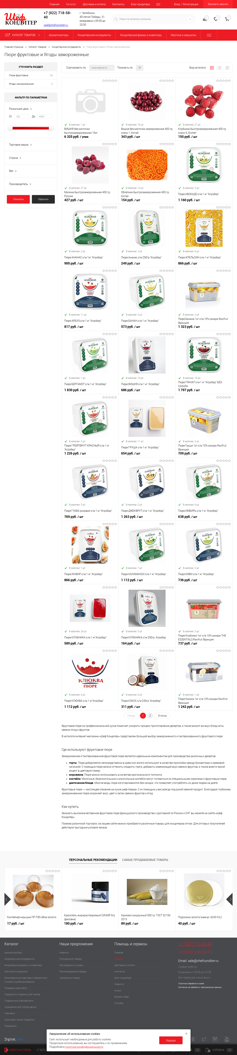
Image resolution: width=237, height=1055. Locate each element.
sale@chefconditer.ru (56, 25)
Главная (54, 4)
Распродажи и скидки (71, 965)
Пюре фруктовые (18, 75)
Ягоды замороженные (21, 83)
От (10, 116)
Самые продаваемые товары (145, 860)
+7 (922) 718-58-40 (195, 944)
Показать (18, 199)
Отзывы (118, 1003)
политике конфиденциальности (84, 1046)
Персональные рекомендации (93, 860)
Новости (119, 984)
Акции (117, 990)
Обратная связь (20, 1049)
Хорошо (171, 1040)
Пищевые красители (15, 988)
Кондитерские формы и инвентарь (23, 965)
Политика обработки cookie (191, 983)
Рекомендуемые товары (73, 971)
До (33, 116)
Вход (177, 4)
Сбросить (43, 199)
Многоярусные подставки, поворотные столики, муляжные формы (25, 979)
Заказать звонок (218, 4)
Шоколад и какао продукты (19, 1019)
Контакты (118, 4)
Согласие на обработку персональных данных (200, 987)
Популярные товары (70, 958)
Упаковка (9, 1013)
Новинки (64, 952)
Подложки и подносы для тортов (22, 994)
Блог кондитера (140, 4)
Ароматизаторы (13, 952)
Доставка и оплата (94, 4)
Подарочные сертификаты (19, 1000)
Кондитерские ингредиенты (19, 958)
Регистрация (190, 4)
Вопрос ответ (121, 996)
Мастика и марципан (15, 971)
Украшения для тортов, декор (20, 1007)
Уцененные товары (69, 977)
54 (51, 75)
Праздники (10, 1026)
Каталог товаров (24, 35)
